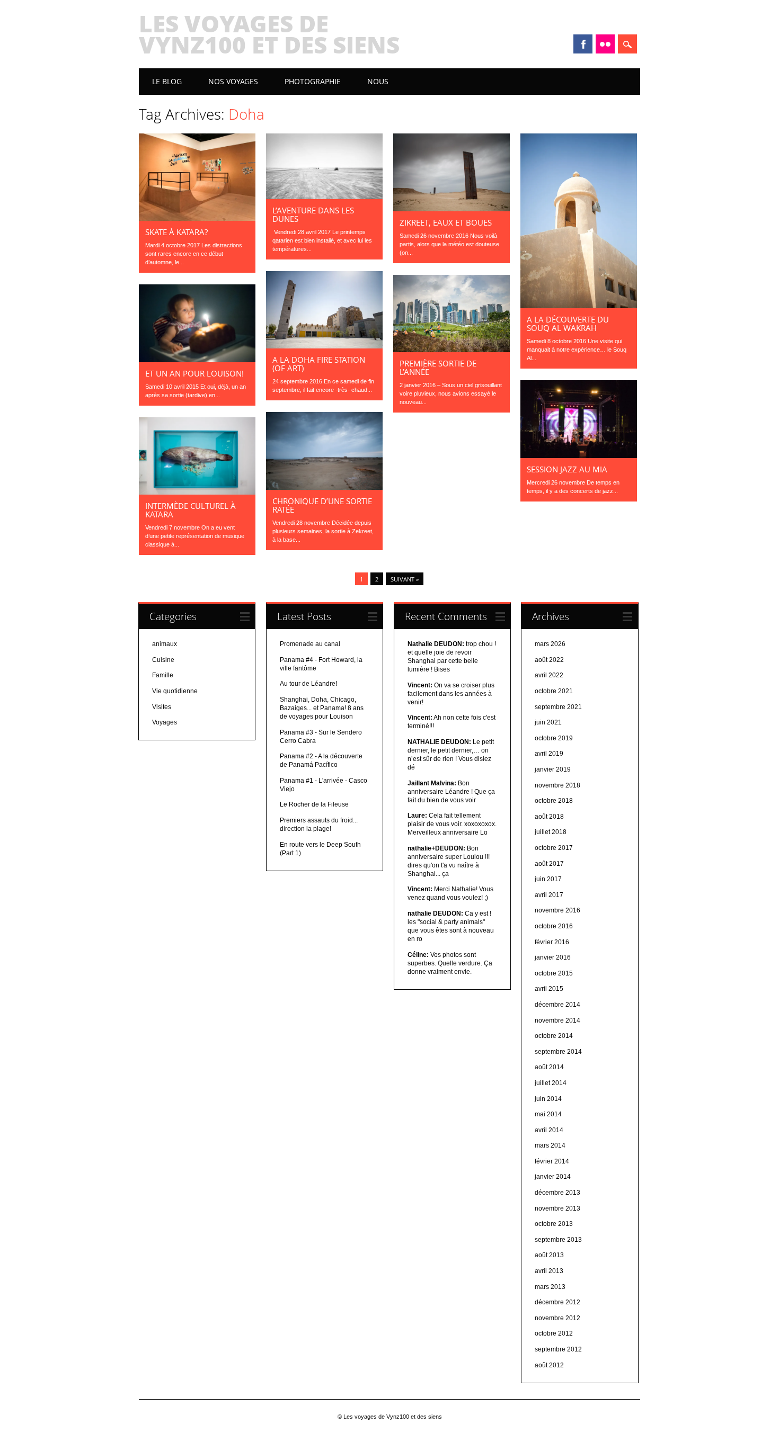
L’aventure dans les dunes (313, 214)
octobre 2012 (554, 1333)
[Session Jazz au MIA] (578, 455)
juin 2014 (548, 1099)
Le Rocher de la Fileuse (314, 804)
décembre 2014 (557, 1004)
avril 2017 (549, 895)
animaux (164, 644)
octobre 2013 (554, 1224)
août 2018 (549, 816)
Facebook (582, 43)
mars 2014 (550, 1145)
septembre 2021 (558, 707)
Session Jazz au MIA (567, 469)
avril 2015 (549, 988)
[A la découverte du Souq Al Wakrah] (578, 305)
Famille (162, 675)
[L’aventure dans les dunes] (324, 196)
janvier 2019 (553, 769)
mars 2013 (550, 1287)
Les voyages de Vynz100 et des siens (269, 33)
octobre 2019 (554, 738)
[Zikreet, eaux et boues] (451, 208)
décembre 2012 (557, 1302)
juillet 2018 (550, 832)
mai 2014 (548, 1114)
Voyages (164, 722)
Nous (377, 81)
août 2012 (549, 1365)
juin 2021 (548, 722)
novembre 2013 (557, 1208)
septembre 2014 (558, 1051)
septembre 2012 (558, 1349)
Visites (161, 707)
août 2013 (549, 1255)
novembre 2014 (557, 1020)
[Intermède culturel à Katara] (197, 492)
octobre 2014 (554, 1036)
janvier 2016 (553, 957)
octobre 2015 (554, 973)
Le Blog (167, 81)
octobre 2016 (554, 926)
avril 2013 (549, 1271)
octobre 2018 (554, 800)
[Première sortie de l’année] (451, 349)
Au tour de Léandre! (308, 683)
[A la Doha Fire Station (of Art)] (324, 346)
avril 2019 (549, 753)
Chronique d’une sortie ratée (322, 505)
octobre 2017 (554, 848)
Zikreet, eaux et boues (446, 222)
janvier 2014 (553, 1176)
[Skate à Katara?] (197, 218)
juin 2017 (548, 879)
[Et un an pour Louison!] (197, 359)
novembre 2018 (557, 785)
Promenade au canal (310, 644)
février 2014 (552, 1161)
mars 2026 (550, 644)
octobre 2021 (554, 691)
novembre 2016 (557, 910)
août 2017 (549, 863)
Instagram (605, 43)
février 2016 (552, 942)
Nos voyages (233, 81)
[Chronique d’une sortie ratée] (324, 487)
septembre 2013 (558, 1239)
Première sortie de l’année (438, 367)
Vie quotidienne (175, 691)
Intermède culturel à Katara (190, 510)
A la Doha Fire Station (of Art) (318, 363)
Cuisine (163, 660)
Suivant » (405, 579)
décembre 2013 (557, 1192)
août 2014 (549, 1067)
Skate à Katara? (176, 232)
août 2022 (549, 660)
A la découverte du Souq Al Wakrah (568, 323)
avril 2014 (549, 1130)
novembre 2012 (557, 1318)
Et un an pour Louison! (194, 373)
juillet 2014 (550, 1083)
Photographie (313, 81)
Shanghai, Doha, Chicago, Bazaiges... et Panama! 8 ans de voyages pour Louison (322, 708)
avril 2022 (549, 675)
